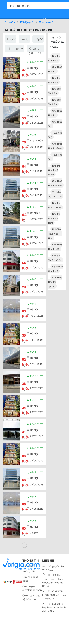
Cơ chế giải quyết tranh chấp (32, 588)
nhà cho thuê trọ (54, 91)
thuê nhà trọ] (55, 135)
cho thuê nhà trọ (55, 69)
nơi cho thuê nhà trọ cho (55, 233)
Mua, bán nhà (46, 22)
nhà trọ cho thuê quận (54, 170)
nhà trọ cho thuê (54, 58)
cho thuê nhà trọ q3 (55, 246)
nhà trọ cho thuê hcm (54, 218)
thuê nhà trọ (55, 156)
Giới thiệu (27, 566)
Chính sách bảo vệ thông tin (31, 597)
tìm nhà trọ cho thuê (55, 194)
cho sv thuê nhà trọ (55, 257)
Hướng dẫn (29, 571)
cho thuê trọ (55, 124)
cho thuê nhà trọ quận (55, 183)
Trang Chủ (10, 22)
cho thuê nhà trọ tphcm (55, 282)
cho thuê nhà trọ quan (55, 146)
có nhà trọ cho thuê (55, 268)
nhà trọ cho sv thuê (54, 205)
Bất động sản (27, 22)
